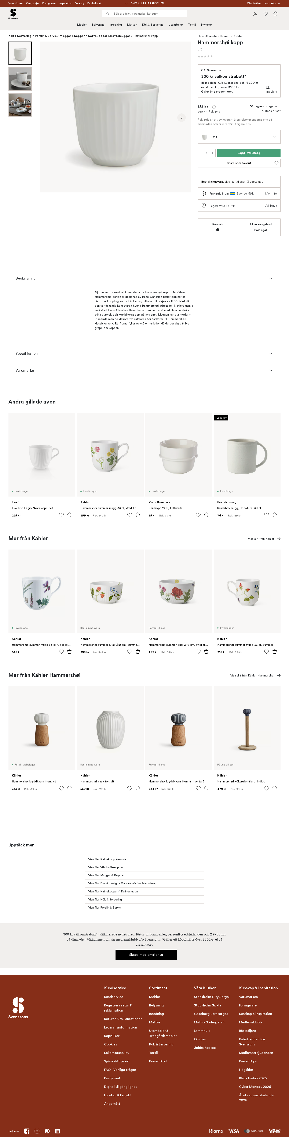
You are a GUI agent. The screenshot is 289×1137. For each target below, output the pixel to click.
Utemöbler (176, 24)
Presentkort (158, 1061)
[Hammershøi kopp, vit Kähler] (115, 117)
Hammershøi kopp (145, 36)
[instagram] (37, 1131)
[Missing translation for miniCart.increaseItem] (213, 153)
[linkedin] (57, 1131)
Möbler (82, 24)
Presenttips (248, 1061)
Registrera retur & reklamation (118, 1007)
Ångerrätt (112, 1104)
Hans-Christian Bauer (213, 36)
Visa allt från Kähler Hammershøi (252, 675)
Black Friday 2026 (253, 1078)
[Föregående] (49, 117)
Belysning (98, 24)
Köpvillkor (112, 1036)
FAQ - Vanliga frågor (120, 1070)
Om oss (200, 1039)
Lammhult (202, 1031)
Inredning (116, 24)
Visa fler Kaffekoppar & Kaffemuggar (113, 891)
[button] (205, 56)
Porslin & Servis (46, 36)
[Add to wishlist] (61, 515)
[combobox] (144, 13)
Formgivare (48, 3)
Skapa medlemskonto (146, 955)
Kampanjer (32, 3)
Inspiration (65, 3)
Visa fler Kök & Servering (105, 899)
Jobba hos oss (205, 1048)
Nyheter (206, 24)
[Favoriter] (265, 14)
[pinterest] (47, 1131)
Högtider (246, 1070)
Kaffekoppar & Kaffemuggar (109, 36)
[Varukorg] (275, 14)
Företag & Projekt (118, 1095)
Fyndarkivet (94, 3)
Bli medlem (271, 89)
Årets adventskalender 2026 (257, 1097)
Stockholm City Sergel (212, 997)
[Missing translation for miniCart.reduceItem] (201, 153)
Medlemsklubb (250, 1022)
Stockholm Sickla (207, 1005)
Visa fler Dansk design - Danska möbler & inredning (122, 883)
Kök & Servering (153, 24)
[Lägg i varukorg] (69, 514)
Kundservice (113, 997)
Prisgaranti (112, 1078)
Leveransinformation (120, 1027)
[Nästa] (181, 117)
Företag (79, 3)
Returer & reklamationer (123, 1019)
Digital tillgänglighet (120, 1087)
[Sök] (107, 13)
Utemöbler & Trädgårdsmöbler (163, 1033)
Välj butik (271, 205)
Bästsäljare (247, 1031)
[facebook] (26, 1131)
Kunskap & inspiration (255, 1014)
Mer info (271, 193)
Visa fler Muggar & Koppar (106, 875)
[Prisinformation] (214, 107)
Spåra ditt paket (117, 1061)
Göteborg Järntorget (211, 1014)
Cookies (110, 1044)
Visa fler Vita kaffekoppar (105, 867)
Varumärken (15, 3)
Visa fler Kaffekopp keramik (107, 859)
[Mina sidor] (255, 14)
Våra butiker (254, 3)
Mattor (132, 24)
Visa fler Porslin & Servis (104, 907)
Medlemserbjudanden (256, 1053)
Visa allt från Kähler (261, 538)
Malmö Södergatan (209, 1022)
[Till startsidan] (13, 14)
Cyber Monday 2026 (255, 1087)
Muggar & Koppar (72, 36)
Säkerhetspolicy (116, 1053)
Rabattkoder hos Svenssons (252, 1041)
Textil (192, 24)
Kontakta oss (273, 3)
